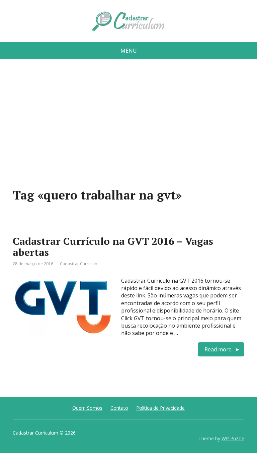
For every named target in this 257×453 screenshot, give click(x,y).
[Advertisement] (128, 126)
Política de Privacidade (160, 408)
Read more (218, 349)
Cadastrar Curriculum (35, 433)
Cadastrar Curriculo (78, 264)
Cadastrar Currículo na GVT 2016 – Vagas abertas (113, 246)
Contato (119, 408)
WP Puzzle (233, 438)
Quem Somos (87, 408)
